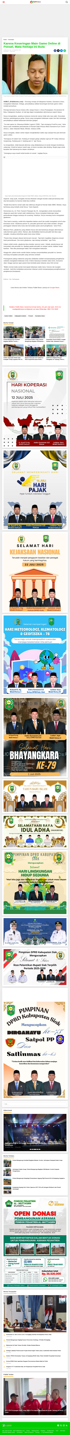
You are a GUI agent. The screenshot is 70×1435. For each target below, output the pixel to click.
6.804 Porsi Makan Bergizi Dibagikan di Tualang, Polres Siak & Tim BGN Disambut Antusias (55, 358)
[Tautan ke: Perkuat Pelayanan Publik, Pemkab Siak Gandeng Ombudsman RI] (35, 1132)
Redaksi (43, 1430)
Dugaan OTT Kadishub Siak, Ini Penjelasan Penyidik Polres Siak (25, 1366)
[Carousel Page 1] (31, 1149)
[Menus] (3, 2)
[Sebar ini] (55, 50)
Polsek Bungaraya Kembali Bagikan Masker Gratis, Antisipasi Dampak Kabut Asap (13, 340)
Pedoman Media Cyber (8, 1432)
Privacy (37, 1432)
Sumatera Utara (40, 316)
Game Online (8, 316)
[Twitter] (61, 1425)
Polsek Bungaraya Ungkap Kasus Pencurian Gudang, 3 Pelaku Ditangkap (28, 1340)
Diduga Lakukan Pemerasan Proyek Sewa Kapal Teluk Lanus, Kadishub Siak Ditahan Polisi (33, 1350)
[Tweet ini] (58, 50)
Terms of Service (28, 1432)
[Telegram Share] (61, 50)
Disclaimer (20, 1432)
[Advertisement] (35, 21)
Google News (54, 287)
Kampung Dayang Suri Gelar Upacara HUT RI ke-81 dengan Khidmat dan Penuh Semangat (37, 1188)
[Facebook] (58, 1425)
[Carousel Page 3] (35, 1149)
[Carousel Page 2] (33, 1149)
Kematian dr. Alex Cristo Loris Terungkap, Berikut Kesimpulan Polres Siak (28, 1334)
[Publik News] (35, 2)
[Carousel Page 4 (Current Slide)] (37, 1149)
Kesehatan (6, 51)
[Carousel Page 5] (39, 1149)
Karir (57, 1430)
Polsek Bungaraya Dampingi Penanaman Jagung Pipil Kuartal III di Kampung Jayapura (39, 1178)
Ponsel (30, 316)
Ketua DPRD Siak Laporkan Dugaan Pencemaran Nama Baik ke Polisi (27, 1361)
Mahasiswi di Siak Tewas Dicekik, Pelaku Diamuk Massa (23, 1345)
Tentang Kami (35, 1430)
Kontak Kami (50, 1430)
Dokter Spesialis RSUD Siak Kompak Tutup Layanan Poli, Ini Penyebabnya (13, 358)
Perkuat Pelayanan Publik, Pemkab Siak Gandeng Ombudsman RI (28, 1145)
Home (28, 1430)
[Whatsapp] (64, 50)
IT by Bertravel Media (47, 1432)
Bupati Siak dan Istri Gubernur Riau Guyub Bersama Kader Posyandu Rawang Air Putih (34, 358)
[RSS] (66, 1425)
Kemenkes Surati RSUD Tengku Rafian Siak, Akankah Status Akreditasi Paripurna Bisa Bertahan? (56, 340)
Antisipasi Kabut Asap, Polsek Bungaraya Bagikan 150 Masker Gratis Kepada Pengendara (34, 340)
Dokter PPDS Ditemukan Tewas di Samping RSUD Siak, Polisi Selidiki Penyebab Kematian (33, 1356)
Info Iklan (62, 1430)
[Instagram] (64, 1425)
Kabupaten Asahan (20, 316)
